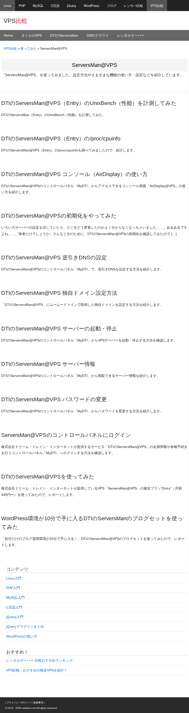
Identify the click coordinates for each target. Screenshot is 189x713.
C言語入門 (14, 607)
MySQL (38, 5)
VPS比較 (156, 5)
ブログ (111, 5)
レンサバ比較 (133, 5)
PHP (22, 5)
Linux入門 (13, 578)
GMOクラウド (98, 35)
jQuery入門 (14, 617)
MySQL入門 (15, 597)
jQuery (71, 5)
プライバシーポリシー (18, 702)
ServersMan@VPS (94, 65)
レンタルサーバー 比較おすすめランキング (39, 660)
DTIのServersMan (64, 35)
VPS (15, 20)
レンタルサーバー (131, 35)
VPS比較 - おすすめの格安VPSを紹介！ (36, 670)
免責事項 (38, 702)
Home (8, 35)
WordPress (91, 5)
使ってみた (28, 48)
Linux (7, 5)
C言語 (55, 5)
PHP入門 (13, 588)
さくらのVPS (31, 35)
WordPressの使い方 (21, 636)
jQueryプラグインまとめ (25, 626)
